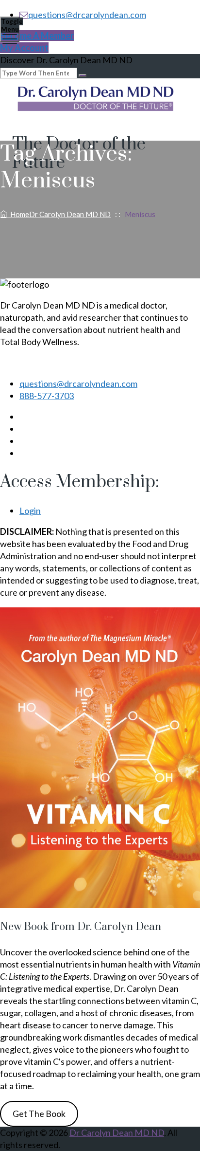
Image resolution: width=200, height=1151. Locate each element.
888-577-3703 (46, 395)
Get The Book (39, 1113)
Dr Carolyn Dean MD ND (116, 1132)
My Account (24, 47)
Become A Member (37, 35)
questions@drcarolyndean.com (87, 14)
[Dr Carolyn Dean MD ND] (98, 100)
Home (59, 214)
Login (30, 510)
